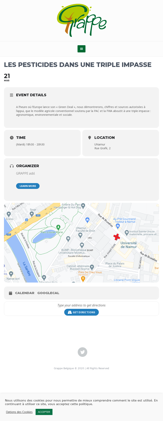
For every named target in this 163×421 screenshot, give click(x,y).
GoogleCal (48, 293)
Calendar (24, 293)
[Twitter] (82, 352)
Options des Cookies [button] (19, 412)
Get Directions (84, 312)
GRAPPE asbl (25, 173)
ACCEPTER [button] (44, 411)
